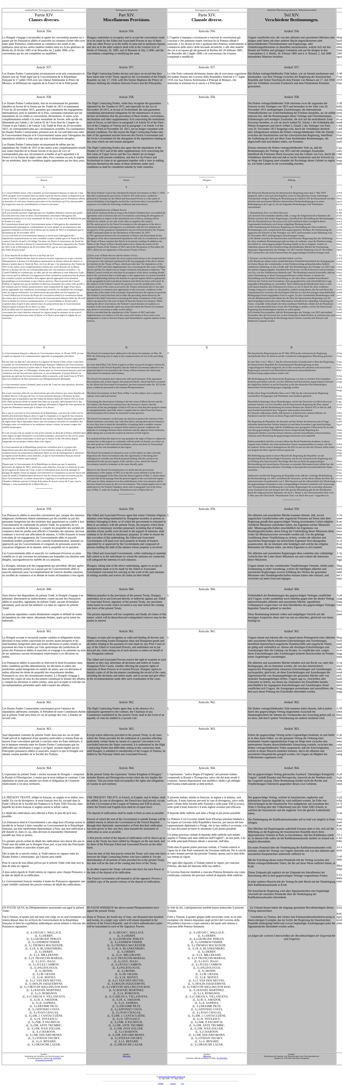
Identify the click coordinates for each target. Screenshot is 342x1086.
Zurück (173, 1084)
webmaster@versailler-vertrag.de (172, 1077)
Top (182, 1084)
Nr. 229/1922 (222, 1058)
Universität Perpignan (44, 1060)
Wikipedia (127, 1056)
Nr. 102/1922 (55, 1058)
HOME (160, 1084)
